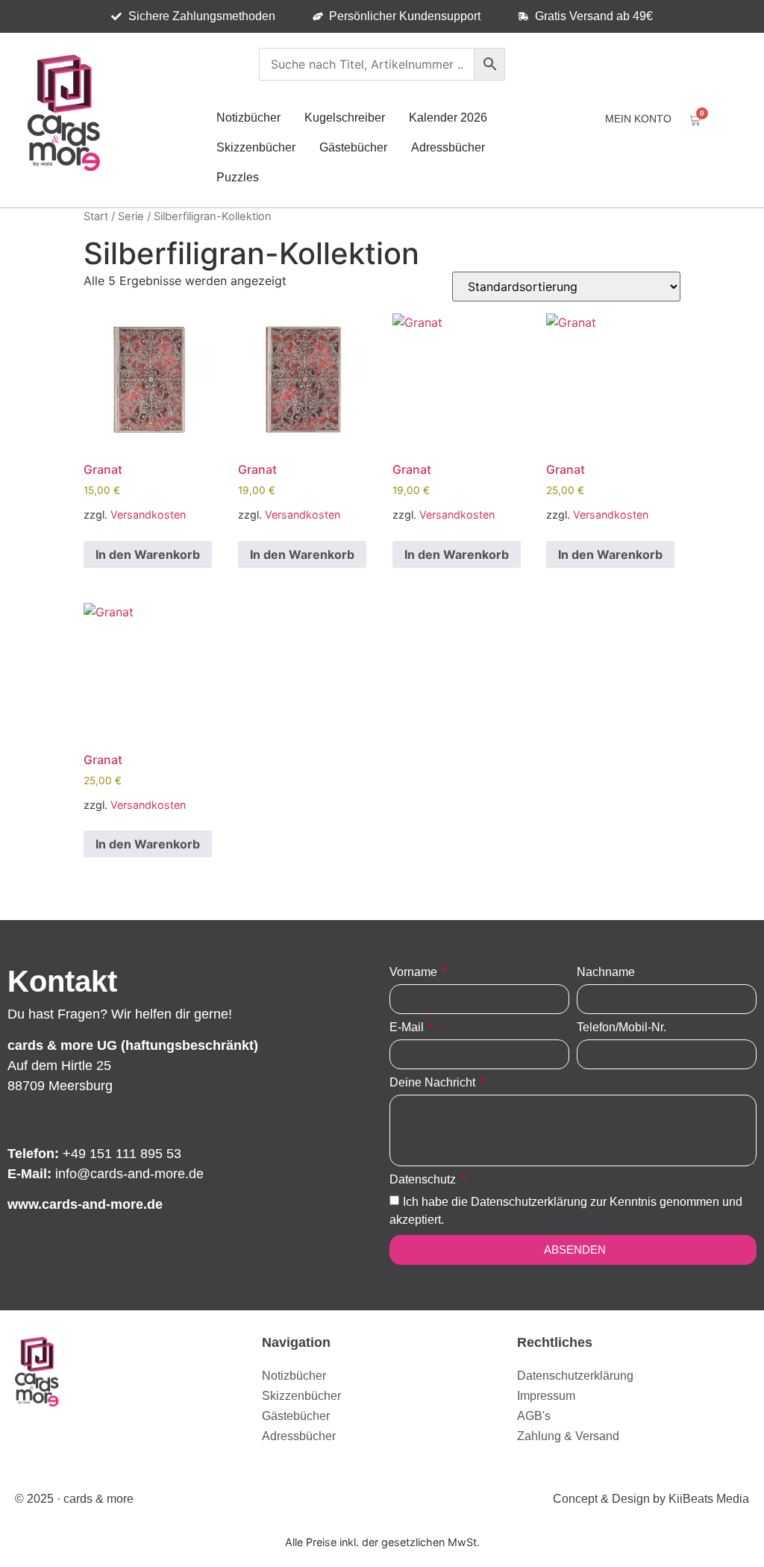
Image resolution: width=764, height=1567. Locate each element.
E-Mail (408, 1027)
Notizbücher (248, 117)
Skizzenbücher (255, 147)
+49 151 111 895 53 (122, 1153)
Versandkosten (148, 514)
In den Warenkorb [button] (148, 554)
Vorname (414, 972)
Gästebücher (353, 147)
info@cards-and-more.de (129, 1173)
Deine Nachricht (433, 1083)
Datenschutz (424, 1180)
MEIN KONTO (638, 119)
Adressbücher (448, 147)
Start (96, 216)
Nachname (606, 972)
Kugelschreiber (344, 117)
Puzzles (237, 177)
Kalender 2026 (448, 117)
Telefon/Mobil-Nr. (621, 1027)
